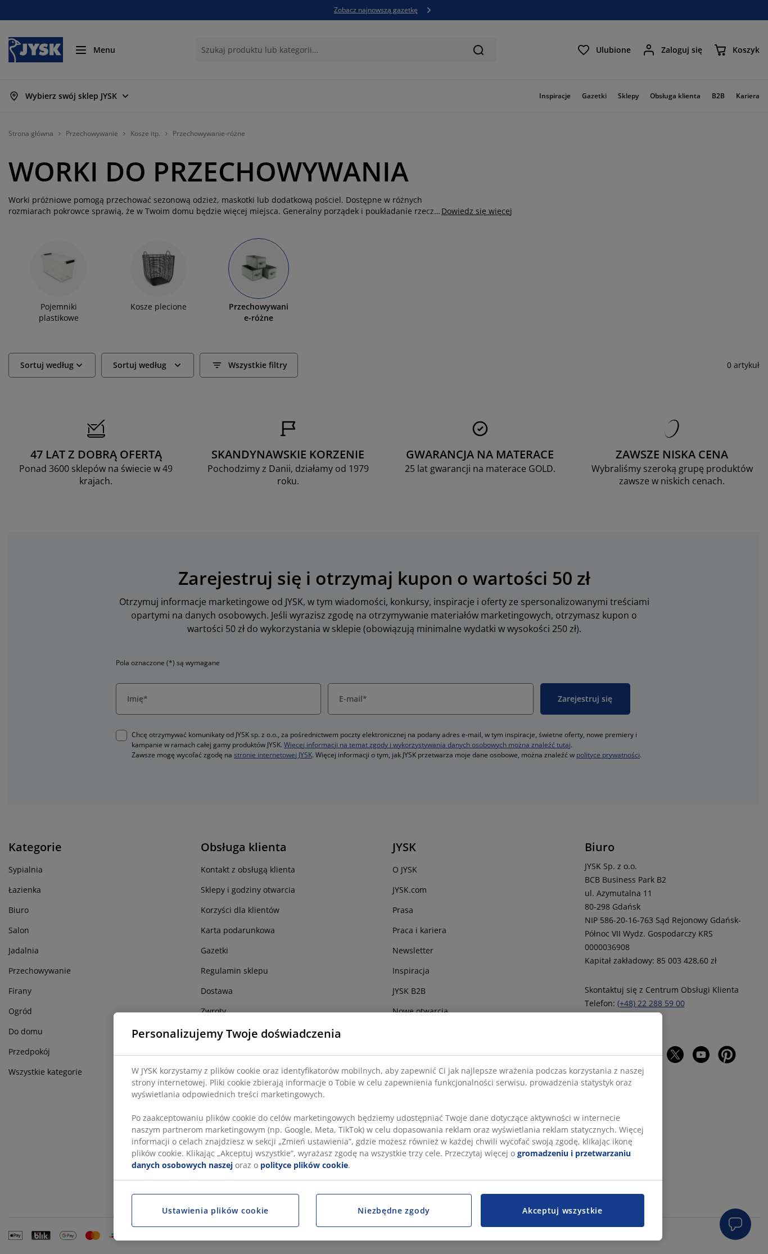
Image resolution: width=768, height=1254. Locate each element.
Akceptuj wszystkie (562, 1210)
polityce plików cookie (304, 1165)
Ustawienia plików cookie (215, 1210)
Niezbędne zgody (394, 1210)
